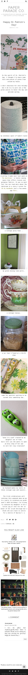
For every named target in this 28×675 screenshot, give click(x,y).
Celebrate (9, 523)
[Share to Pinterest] (13, 519)
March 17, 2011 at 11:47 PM (10, 625)
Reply (25, 639)
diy (13, 523)
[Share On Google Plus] (16, 519)
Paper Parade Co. (14, 9)
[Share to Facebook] (7, 519)
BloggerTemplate (23, 673)
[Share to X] (10, 519)
